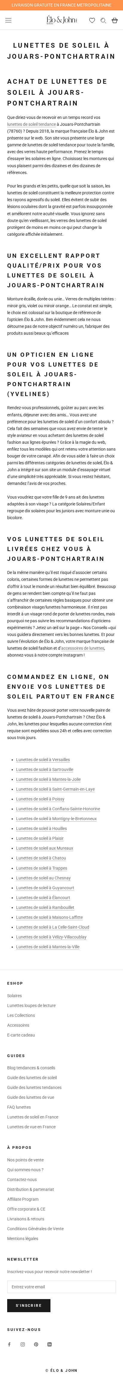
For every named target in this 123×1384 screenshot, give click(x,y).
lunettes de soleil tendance (31, 124)
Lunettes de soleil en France (32, 1117)
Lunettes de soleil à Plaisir (40, 838)
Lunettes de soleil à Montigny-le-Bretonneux (56, 818)
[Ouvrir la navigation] (8, 20)
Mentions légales (22, 1238)
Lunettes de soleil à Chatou (41, 858)
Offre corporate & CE (26, 1209)
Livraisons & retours (25, 1219)
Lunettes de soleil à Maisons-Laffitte (49, 917)
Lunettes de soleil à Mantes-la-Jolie (48, 779)
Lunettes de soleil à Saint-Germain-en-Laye (55, 789)
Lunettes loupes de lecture (31, 1005)
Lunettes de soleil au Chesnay (43, 878)
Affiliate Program (23, 1199)
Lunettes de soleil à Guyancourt (45, 887)
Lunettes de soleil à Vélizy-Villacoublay (51, 937)
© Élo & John (61, 1371)
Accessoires (18, 1025)
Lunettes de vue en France (31, 1126)
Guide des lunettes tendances (34, 1087)
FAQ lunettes (19, 1107)
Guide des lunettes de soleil (32, 1077)
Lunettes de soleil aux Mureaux (44, 848)
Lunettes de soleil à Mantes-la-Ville (47, 946)
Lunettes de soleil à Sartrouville (44, 769)
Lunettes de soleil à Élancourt (43, 897)
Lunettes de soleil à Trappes (41, 868)
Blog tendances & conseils (31, 1067)
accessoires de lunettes (82, 648)
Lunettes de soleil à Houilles (41, 828)
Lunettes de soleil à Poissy (40, 799)
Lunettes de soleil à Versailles (43, 759)
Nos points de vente (25, 1160)
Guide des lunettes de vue (30, 1097)
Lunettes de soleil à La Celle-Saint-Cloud (52, 927)
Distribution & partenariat (30, 1189)
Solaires (14, 995)
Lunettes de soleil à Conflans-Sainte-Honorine (58, 808)
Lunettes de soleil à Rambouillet (45, 907)
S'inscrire (29, 1306)
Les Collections (21, 1015)
